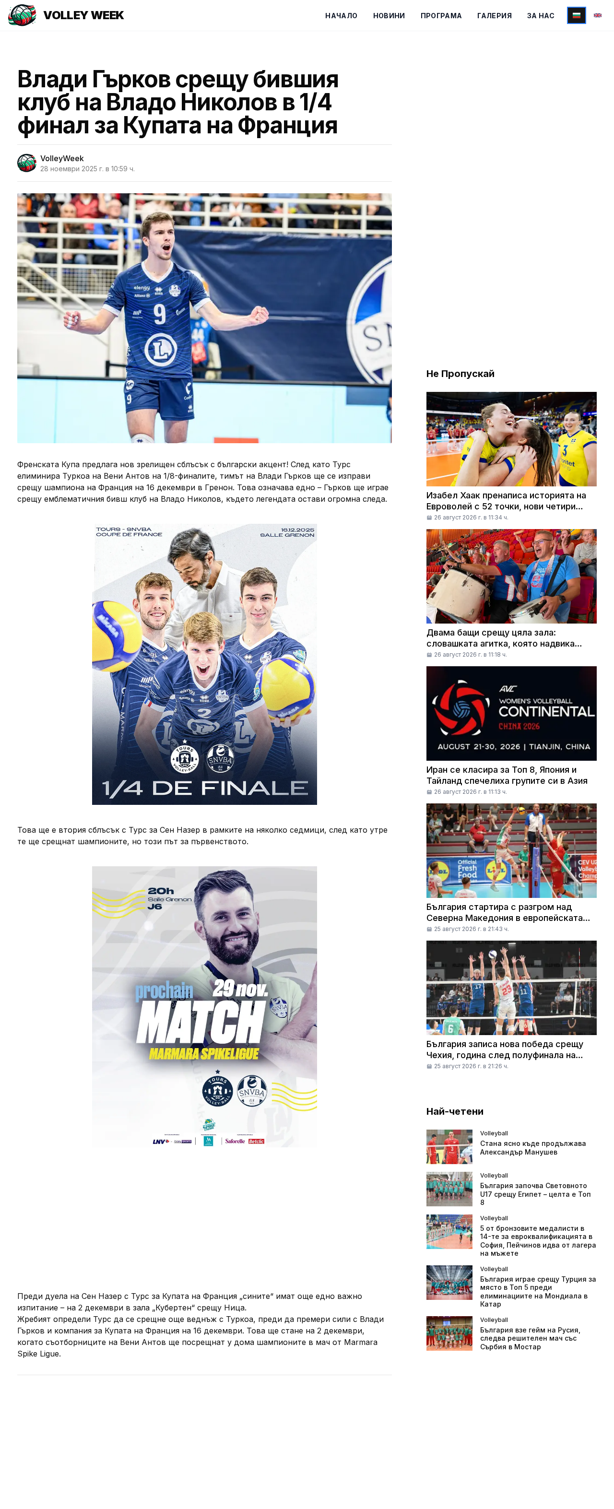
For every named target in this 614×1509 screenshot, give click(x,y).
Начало (341, 16)
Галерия (494, 16)
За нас (541, 16)
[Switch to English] (597, 15)
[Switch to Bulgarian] (576, 15)
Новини (389, 16)
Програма (441, 16)
